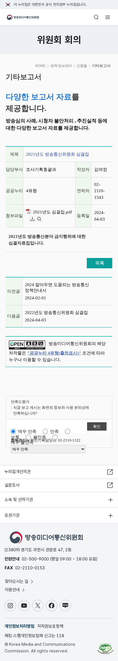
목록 (99, 263)
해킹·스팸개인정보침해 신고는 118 (34, 635)
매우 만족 (27, 431)
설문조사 (12, 485)
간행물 (82, 66)
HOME (40, 66)
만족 (54, 431)
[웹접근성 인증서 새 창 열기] (105, 646)
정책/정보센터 (61, 66)
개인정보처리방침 (19, 626)
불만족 (39, 437)
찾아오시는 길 (17, 581)
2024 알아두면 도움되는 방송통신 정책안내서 (57, 287)
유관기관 (12, 515)
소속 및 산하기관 (19, 499)
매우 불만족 (22, 442)
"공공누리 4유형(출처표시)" (54, 353)
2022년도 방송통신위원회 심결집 (56, 312)
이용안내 (13, 589)
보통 (15, 437)
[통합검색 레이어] (96, 17)
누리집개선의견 (18, 471)
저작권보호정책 (50, 626)
